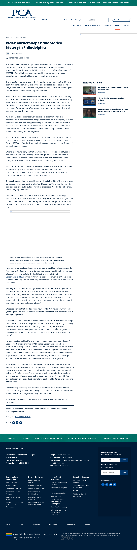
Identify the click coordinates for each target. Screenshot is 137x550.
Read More (101, 92)
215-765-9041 (84, 460)
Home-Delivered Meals (36, 489)
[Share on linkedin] (17, 422)
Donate (36, 20)
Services (75, 25)
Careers (36, 525)
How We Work (91, 25)
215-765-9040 (66, 457)
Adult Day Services (80, 491)
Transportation (11, 485)
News (117, 25)
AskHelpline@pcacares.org (49, 3)
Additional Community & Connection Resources (14, 505)
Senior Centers (11, 482)
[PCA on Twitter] (110, 484)
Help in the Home (35, 477)
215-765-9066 (58, 463)
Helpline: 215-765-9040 (19, 3)
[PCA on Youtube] (114, 484)
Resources (53, 525)
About (107, 25)
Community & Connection (12, 478)
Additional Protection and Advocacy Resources (58, 512)
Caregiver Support (81, 477)
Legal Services (56, 496)
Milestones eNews (22, 417)
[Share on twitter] (20, 422)
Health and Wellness (13, 489)
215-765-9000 (64, 455)
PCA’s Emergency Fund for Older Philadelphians (57, 501)
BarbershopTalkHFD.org (16, 277)
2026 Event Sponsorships (51, 20)
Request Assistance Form (116, 3)
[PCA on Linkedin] (106, 484)
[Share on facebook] (13, 422)
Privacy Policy (18, 534)
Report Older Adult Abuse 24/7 (84, 3)
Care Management (35, 485)
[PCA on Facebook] (103, 484)
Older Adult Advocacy (59, 507)
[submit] (129, 19)
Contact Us (70, 525)
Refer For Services (14, 448)
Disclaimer (29, 534)
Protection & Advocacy (56, 478)
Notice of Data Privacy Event (74, 20)
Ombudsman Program (59, 488)
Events (126, 25)
